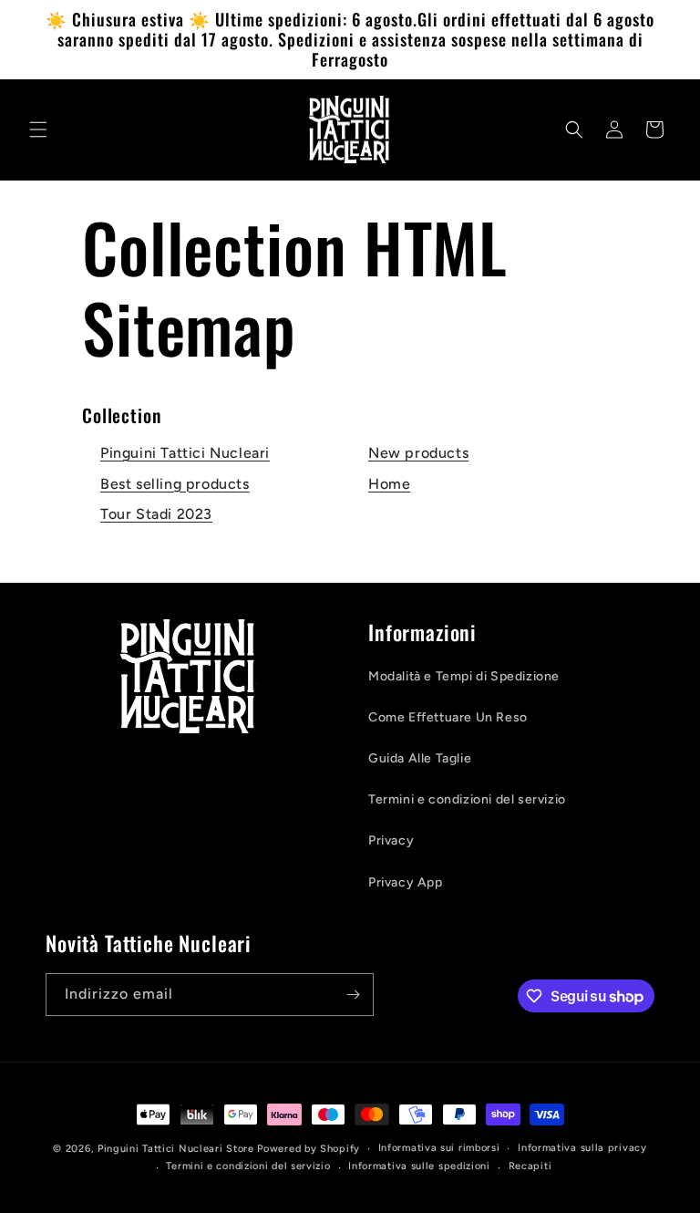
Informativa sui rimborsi (439, 1148)
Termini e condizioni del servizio (467, 799)
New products (418, 452)
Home (389, 483)
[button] (38, 129)
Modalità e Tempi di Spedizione (464, 676)
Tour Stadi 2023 (156, 514)
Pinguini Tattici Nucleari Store (176, 1149)
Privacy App (405, 882)
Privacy (391, 840)
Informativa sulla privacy (582, 1148)
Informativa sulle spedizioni (419, 1166)
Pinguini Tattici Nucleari (185, 452)
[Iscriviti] (353, 994)
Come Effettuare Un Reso (448, 717)
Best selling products (175, 483)
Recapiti (530, 1166)
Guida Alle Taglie (419, 758)
